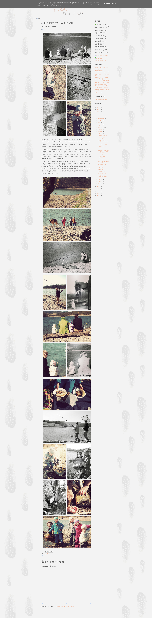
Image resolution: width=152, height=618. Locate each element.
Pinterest (105, 55)
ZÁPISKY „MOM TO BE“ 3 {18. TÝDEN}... (102, 137)
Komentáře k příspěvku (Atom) (65, 606)
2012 (98, 195)
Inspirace (99, 71)
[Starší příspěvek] (90, 604)
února (100, 181)
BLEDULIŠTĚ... (102, 169)
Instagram (105, 57)
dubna (100, 134)
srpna (100, 125)
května (100, 131)
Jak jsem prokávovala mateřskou (102, 72)
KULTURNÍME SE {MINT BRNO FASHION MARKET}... (102, 157)
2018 (98, 111)
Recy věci (98, 80)
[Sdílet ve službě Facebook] (50, 552)
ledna (100, 183)
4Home (96, 67)
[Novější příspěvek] (42, 604)
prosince (101, 116)
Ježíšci (107, 74)
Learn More (107, 4)
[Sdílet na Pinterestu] (52, 552)
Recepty (106, 79)
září (99, 122)
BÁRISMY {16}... (102, 171)
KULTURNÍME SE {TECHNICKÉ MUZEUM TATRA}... (103, 175)
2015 (98, 189)
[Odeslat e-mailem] (46, 552)
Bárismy (102, 67)
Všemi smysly (103, 87)
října (100, 120)
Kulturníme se (99, 75)
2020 (98, 107)
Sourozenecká (99, 84)
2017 (98, 114)
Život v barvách (103, 90)
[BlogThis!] (47, 552)
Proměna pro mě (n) (102, 78)
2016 (98, 186)
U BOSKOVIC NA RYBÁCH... (102, 147)
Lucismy (107, 75)
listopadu (101, 118)
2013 (98, 193)
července (101, 127)
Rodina (49, 553)
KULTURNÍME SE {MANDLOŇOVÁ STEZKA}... (102, 166)
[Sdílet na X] (49, 552)
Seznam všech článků (101, 99)
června (100, 129)
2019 (98, 109)
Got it (114, 4)
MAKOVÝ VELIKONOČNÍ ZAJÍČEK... (103, 162)
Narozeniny (98, 77)
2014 (98, 191)
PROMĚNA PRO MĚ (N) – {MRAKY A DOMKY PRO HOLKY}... (103, 152)
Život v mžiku (99, 92)
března (100, 179)
